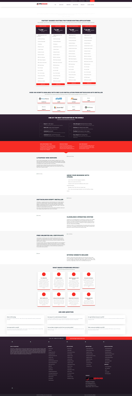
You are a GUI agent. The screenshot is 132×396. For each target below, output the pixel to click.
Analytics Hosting (70, 362)
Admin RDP (69, 4)
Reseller (82, 4)
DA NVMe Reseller (108, 350)
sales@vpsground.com (91, 383)
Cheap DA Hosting (89, 352)
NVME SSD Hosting (89, 359)
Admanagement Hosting (71, 364)
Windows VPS (50, 357)
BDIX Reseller (107, 362)
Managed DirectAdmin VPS (52, 355)
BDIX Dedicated (50, 376)
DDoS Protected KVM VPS (52, 362)
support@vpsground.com (92, 385)
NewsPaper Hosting (70, 378)
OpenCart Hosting (70, 376)
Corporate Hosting (89, 362)
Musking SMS (107, 371)
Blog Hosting (69, 348)
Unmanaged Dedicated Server (53, 373)
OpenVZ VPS (50, 348)
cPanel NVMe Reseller (108, 348)
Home (63, 16)
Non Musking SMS (108, 373)
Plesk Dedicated (51, 380)
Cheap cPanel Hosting (89, 348)
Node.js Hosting (69, 366)
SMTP (106, 370)
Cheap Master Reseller (108, 355)
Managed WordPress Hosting (90, 355)
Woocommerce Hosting (71, 352)
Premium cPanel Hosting (90, 350)
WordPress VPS (51, 359)
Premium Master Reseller (109, 357)
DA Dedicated (50, 378)
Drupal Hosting (69, 357)
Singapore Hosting (89, 357)
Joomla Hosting (69, 359)
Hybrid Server (50, 369)
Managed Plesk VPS (51, 353)
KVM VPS (50, 350)
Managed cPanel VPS (51, 352)
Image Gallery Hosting (70, 369)
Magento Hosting (70, 355)
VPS (55, 4)
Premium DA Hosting (89, 353)
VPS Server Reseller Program (109, 353)
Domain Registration (108, 366)
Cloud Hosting (88, 364)
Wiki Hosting (69, 350)
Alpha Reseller (107, 359)
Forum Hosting (67, 16)
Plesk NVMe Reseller (108, 352)
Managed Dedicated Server (52, 371)
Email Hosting (69, 371)
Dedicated (61, 4)
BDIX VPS (50, 366)
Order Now (43, 84)
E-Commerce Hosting (70, 373)
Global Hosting (91, 4)
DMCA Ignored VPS (51, 364)
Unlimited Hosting (89, 366)
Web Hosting (75, 4)
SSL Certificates (107, 368)
